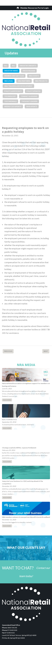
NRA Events (34, 76)
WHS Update (31, 106)
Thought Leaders (29, 101)
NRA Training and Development (18, 86)
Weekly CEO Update (12, 106)
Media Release (29, 71)
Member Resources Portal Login (34, 8)
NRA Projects (41, 81)
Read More (7, 400)
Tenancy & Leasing (29, 96)
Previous (8, 351)
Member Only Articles (14, 76)
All (5, 66)
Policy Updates (33, 91)
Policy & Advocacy (13, 91)
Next (46, 351)
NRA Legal (8, 81)
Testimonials (10, 101)
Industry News (11, 71)
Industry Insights (28, 66)
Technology (10, 96)
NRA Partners (24, 81)
